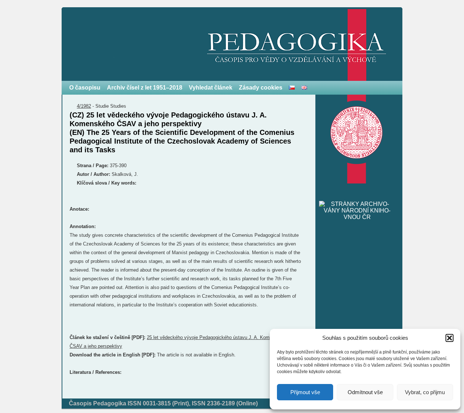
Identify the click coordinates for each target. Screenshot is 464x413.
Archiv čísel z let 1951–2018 (144, 87)
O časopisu (84, 87)
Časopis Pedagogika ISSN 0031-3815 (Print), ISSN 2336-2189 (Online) (163, 403)
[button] (449, 338)
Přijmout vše (305, 392)
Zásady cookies (260, 87)
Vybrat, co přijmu (425, 392)
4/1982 (84, 106)
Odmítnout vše (365, 392)
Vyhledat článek (210, 87)
